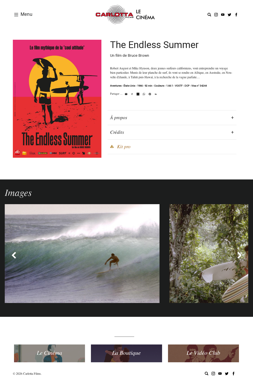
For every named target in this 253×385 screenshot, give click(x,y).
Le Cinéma (49, 352)
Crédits (117, 132)
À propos (118, 117)
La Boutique (126, 352)
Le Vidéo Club (203, 352)
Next (239, 255)
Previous (14, 255)
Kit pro (123, 146)
